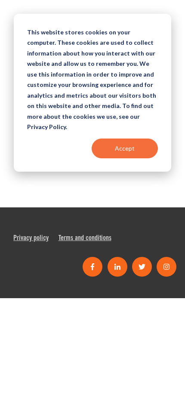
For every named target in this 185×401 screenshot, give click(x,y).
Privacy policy (31, 238)
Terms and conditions (85, 238)
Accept (125, 148)
